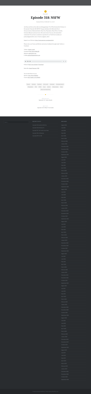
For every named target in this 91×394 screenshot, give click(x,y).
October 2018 (64, 376)
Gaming (33, 84)
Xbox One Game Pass (45, 89)
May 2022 (63, 261)
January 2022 (64, 272)
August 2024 (64, 189)
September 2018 (65, 379)
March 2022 (64, 267)
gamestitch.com (32, 53)
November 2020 (64, 309)
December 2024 (64, 178)
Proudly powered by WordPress (39, 391)
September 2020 (65, 315)
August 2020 (64, 317)
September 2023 (65, 218)
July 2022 (63, 256)
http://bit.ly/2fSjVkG (33, 75)
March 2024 (64, 202)
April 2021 (63, 296)
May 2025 (63, 165)
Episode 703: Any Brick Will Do (40, 125)
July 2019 (63, 352)
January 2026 (64, 143)
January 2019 (64, 368)
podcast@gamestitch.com (33, 55)
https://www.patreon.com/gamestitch (44, 40)
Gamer (28, 84)
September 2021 (65, 283)
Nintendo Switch (60, 84)
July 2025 (63, 159)
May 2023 (63, 229)
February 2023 (64, 237)
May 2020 (63, 325)
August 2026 (64, 125)
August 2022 (64, 253)
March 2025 (64, 170)
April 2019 (63, 360)
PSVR (40, 86)
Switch (48, 86)
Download (40, 64)
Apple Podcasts (33, 68)
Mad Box (39, 84)
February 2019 (64, 366)
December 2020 (64, 307)
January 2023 (64, 240)
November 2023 (64, 213)
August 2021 (64, 285)
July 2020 (63, 320)
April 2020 (63, 328)
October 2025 (64, 151)
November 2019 (64, 342)
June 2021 (63, 291)
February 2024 (64, 205)
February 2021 (64, 301)
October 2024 (64, 184)
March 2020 (64, 331)
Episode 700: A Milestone (38, 133)
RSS (38, 68)
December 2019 (64, 339)
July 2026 (63, 127)
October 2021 (64, 280)
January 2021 (64, 304)
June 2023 (63, 226)
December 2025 (64, 146)
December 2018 (64, 371)
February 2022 (64, 269)
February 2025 (64, 173)
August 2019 (64, 350)
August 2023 (64, 221)
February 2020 (64, 334)
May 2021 (63, 293)
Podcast (45, 14)
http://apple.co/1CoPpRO (34, 77)
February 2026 (64, 141)
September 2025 (65, 154)
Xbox (61, 86)
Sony (44, 86)
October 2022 (64, 248)
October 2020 (64, 312)
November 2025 (64, 149)
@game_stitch (31, 49)
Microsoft (45, 84)
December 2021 (64, 275)
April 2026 (63, 135)
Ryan (41, 21)
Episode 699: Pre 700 (37, 135)
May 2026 (63, 133)
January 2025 (64, 176)
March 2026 (64, 138)
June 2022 (63, 259)
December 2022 (64, 242)
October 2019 (64, 344)
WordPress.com (55, 391)
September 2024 (65, 186)
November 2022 (64, 245)
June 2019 (63, 355)
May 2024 (63, 197)
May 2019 (63, 358)
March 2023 (64, 234)
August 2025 (64, 157)
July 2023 (63, 224)
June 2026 (63, 130)
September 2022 (65, 250)
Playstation (30, 86)
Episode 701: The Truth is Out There (41, 130)
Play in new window (33, 64)
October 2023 (64, 216)
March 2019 (64, 363)
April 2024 (63, 200)
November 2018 (64, 374)
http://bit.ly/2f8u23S (34, 51)
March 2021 (64, 299)
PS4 (36, 86)
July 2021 (63, 288)
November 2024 (64, 181)
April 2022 (63, 264)
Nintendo (52, 84)
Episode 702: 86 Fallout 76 (38, 127)
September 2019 (65, 347)
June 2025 (63, 162)
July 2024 (63, 192)
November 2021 (64, 277)
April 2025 (63, 167)
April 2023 (63, 232)
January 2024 (64, 208)
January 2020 (64, 336)
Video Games (55, 86)
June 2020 (63, 323)
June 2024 (63, 194)
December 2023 (64, 210)
